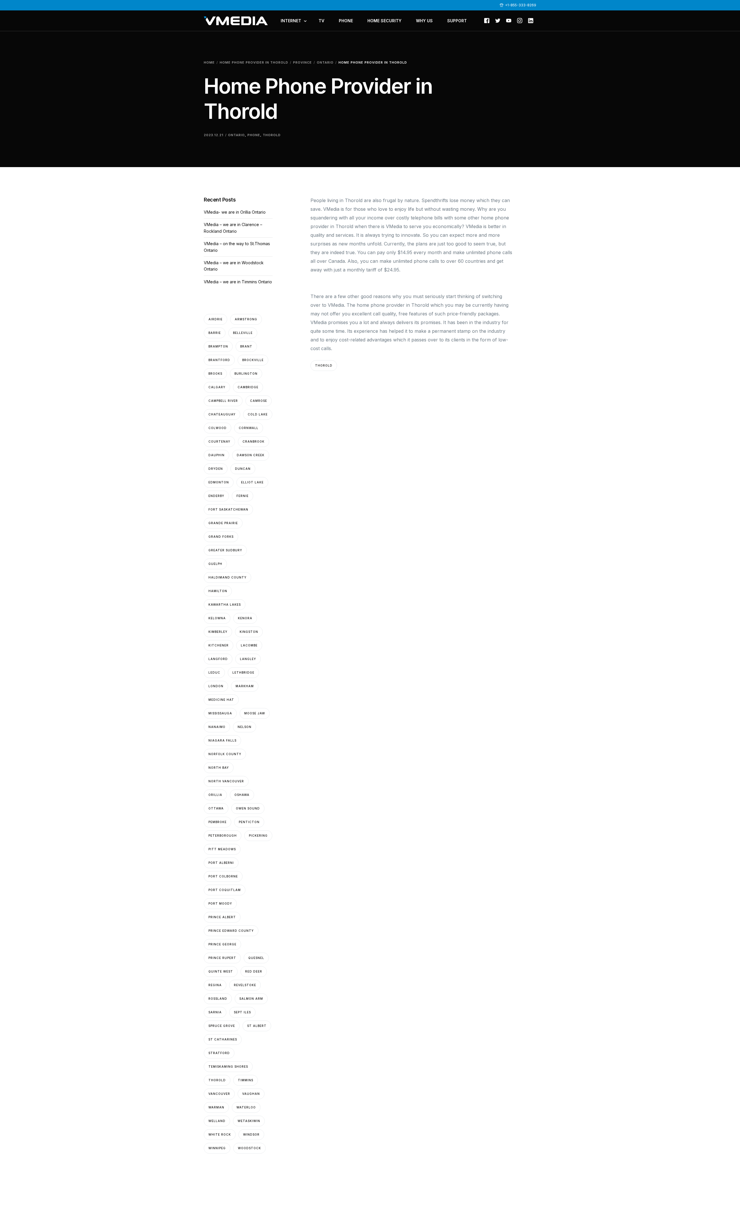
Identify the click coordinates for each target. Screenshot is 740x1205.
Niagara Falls (222, 740)
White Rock (219, 1134)
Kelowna (217, 618)
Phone (253, 135)
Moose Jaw (254, 713)
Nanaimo (216, 727)
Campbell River (223, 400)
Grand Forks (221, 536)
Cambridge (248, 387)
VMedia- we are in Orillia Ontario (235, 212)
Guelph (215, 563)
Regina (215, 985)
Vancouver (219, 1093)
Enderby (216, 496)
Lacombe (249, 645)
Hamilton (217, 591)
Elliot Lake (252, 482)
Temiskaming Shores (228, 1066)
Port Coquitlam (224, 890)
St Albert (257, 1025)
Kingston (249, 631)
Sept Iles (242, 1012)
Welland (216, 1121)
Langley (248, 659)
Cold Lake (258, 414)
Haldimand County (227, 577)
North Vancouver (226, 781)
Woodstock (249, 1148)
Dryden (215, 468)
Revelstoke (245, 985)
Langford (218, 659)
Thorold (272, 135)
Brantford (219, 360)
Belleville (243, 332)
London (215, 686)
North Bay (218, 767)
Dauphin (216, 455)
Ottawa (216, 808)
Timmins (245, 1080)
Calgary (216, 387)
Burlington (246, 373)
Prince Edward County (231, 930)
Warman (216, 1107)
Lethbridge (243, 672)
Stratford (219, 1053)
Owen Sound (248, 808)
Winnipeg (217, 1148)
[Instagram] (519, 20)
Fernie (242, 496)
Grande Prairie (223, 523)
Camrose (258, 400)
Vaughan (251, 1093)
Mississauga (220, 713)
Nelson (244, 727)
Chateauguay (222, 414)
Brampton (218, 346)
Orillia (215, 794)
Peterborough (222, 835)
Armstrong (246, 319)
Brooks (215, 373)
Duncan (243, 468)
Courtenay (219, 441)
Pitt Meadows (222, 849)
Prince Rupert (222, 958)
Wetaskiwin (249, 1121)
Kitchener (218, 645)
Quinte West (220, 971)
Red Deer (253, 971)
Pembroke (217, 822)
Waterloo (246, 1107)
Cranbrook (253, 441)
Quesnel (256, 958)
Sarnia (215, 1012)
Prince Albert (222, 917)
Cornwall (248, 428)
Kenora (245, 618)
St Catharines (222, 1039)
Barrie (214, 332)
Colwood (217, 428)
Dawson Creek (250, 455)
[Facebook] (486, 20)
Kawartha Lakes (224, 604)
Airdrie (215, 319)
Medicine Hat (221, 699)
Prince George (222, 944)
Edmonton (218, 482)
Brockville (253, 360)
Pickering (258, 835)
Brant (246, 346)
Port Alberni (221, 862)
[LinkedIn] (530, 20)
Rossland (217, 998)
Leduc (214, 672)
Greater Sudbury (225, 550)
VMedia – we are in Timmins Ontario (238, 281)
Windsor (251, 1134)
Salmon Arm (251, 998)
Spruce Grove (221, 1025)
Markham (245, 686)
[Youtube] (508, 20)
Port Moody (220, 903)
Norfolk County (224, 754)
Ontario (236, 135)
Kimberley (217, 631)
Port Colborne (223, 876)
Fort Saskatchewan (228, 509)
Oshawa (241, 794)
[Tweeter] (497, 20)
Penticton (249, 822)
